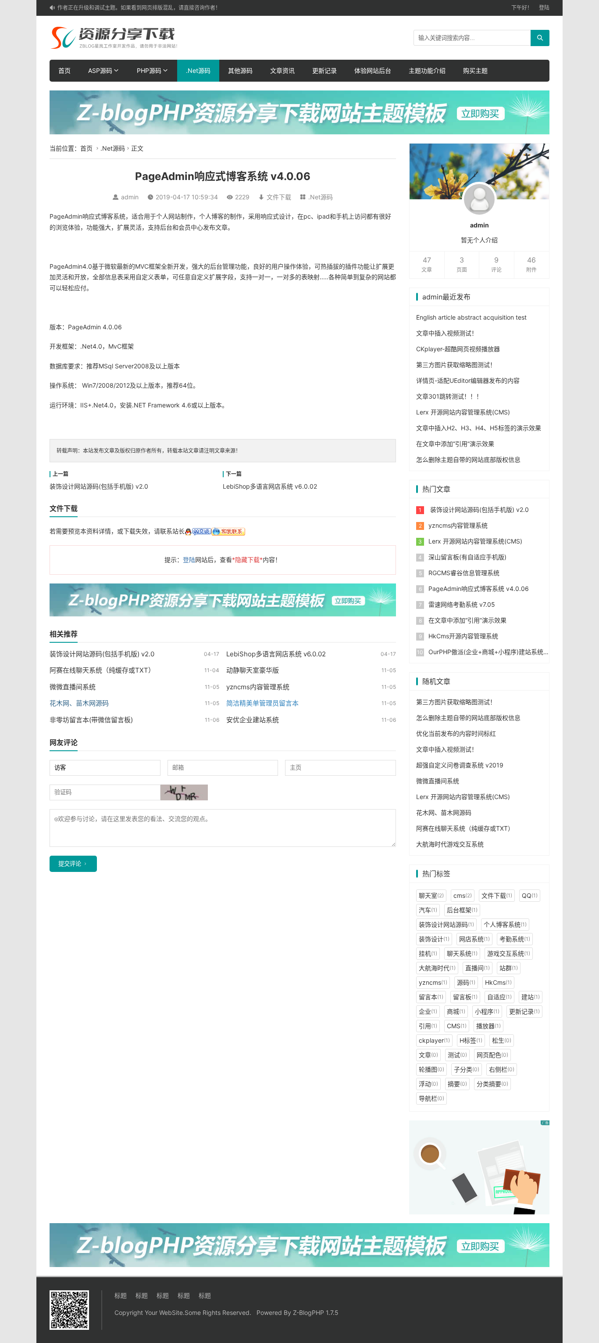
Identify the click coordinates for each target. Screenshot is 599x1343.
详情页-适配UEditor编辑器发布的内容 (468, 380)
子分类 (466, 1069)
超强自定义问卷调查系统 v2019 (459, 765)
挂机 (428, 953)
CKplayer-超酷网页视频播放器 (458, 349)
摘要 (457, 1083)
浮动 (428, 1083)
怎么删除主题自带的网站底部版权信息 (468, 459)
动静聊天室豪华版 (252, 670)
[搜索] (540, 38)
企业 (428, 1011)
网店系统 (474, 939)
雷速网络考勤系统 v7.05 (461, 604)
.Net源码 (198, 70)
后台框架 (462, 910)
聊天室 (431, 895)
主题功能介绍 (427, 70)
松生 (501, 1040)
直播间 (477, 968)
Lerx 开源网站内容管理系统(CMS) (463, 412)
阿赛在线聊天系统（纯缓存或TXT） (102, 670)
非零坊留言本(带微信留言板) (91, 720)
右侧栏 (501, 1069)
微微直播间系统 (73, 687)
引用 (428, 1026)
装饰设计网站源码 (446, 924)
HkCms (498, 982)
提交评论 (69, 864)
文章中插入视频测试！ (447, 333)
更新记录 (324, 70)
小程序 (487, 1011)
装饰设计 (434, 939)
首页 (64, 70)
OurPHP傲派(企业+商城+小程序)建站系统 (485, 651)
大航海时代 (437, 968)
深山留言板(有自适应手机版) (467, 557)
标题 (120, 1295)
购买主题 (475, 70)
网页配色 (492, 1055)
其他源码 (240, 70)
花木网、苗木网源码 (443, 812)
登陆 (544, 7)
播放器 (488, 1026)
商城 (456, 1011)
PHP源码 (149, 70)
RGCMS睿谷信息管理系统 (463, 572)
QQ (530, 895)
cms (462, 895)
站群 (508, 968)
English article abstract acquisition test (471, 317)
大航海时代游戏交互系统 (450, 844)
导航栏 (431, 1098)
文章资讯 (282, 70)
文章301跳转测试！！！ (449, 396)
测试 (457, 1055)
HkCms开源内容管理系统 (463, 636)
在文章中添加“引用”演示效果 (455, 443)
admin (130, 197)
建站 (530, 997)
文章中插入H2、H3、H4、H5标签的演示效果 (478, 428)
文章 (428, 1055)
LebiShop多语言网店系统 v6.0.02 (270, 486)
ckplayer (434, 1040)
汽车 (428, 910)
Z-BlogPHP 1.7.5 (316, 1312)
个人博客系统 (505, 924)
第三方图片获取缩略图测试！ (456, 364)
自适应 (499, 997)
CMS (457, 1026)
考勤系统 (514, 939)
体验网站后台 (372, 70)
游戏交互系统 (508, 953)
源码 (466, 982)
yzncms (433, 982)
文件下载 (279, 197)
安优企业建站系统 (252, 720)
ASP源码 (100, 70)
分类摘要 (492, 1083)
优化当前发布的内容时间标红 (456, 733)
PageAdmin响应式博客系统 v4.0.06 (478, 588)
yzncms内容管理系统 (257, 687)
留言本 (431, 997)
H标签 (471, 1040)
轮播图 (431, 1069)
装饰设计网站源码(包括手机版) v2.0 (99, 486)
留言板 (465, 997)
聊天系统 (462, 953)
